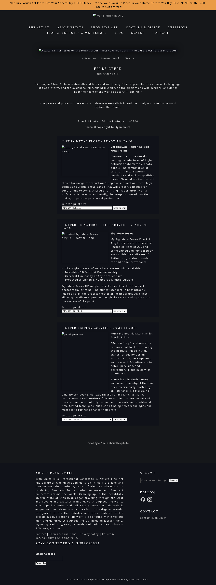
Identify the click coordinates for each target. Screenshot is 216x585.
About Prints (70, 27)
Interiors (177, 27)
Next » (129, 58)
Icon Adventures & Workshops (77, 33)
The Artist (39, 27)
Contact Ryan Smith (153, 517)
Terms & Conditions (62, 534)
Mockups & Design (143, 27)
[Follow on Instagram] (150, 499)
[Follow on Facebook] (143, 499)
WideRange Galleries (138, 579)
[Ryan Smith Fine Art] (108, 15)
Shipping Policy (67, 537)
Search (138, 33)
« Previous (89, 58)
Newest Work (110, 58)
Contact (161, 33)
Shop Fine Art (104, 27)
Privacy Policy (89, 534)
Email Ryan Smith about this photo (108, 443)
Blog (119, 33)
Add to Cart (120, 208)
